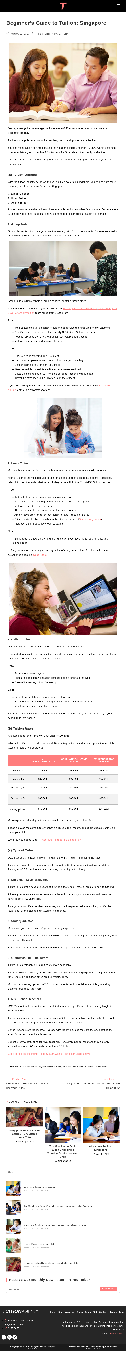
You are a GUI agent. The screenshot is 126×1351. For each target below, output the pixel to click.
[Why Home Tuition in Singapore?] (13, 1188)
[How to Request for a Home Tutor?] (13, 1245)
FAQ (95, 1312)
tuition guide (86, 1067)
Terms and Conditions (79, 1347)
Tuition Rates (84, 1312)
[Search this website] (63, 1172)
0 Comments (42, 1190)
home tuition (19, 1067)
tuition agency (70, 1067)
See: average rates (90, 519)
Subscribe (108, 1289)
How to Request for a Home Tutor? (40, 1244)
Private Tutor (61, 34)
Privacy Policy (97, 1347)
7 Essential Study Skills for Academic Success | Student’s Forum (55, 1225)
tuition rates (101, 1067)
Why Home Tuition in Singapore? (101, 1148)
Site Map (96, 1348)
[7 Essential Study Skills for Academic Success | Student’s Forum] (13, 1226)
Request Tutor (117, 1312)
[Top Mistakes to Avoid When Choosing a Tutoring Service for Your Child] (13, 1207)
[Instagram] (9, 1337)
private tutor (34, 1067)
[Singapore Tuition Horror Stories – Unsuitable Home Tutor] (13, 1264)
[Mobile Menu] (118, 5)
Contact (103, 1312)
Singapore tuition (51, 1067)
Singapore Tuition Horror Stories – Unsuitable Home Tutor (24, 1134)
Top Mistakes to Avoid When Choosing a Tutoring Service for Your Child (63, 1151)
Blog (61, 1312)
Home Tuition (43, 34)
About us (70, 1312)
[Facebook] (4, 1337)
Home (53, 1312)
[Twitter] (14, 1337)
